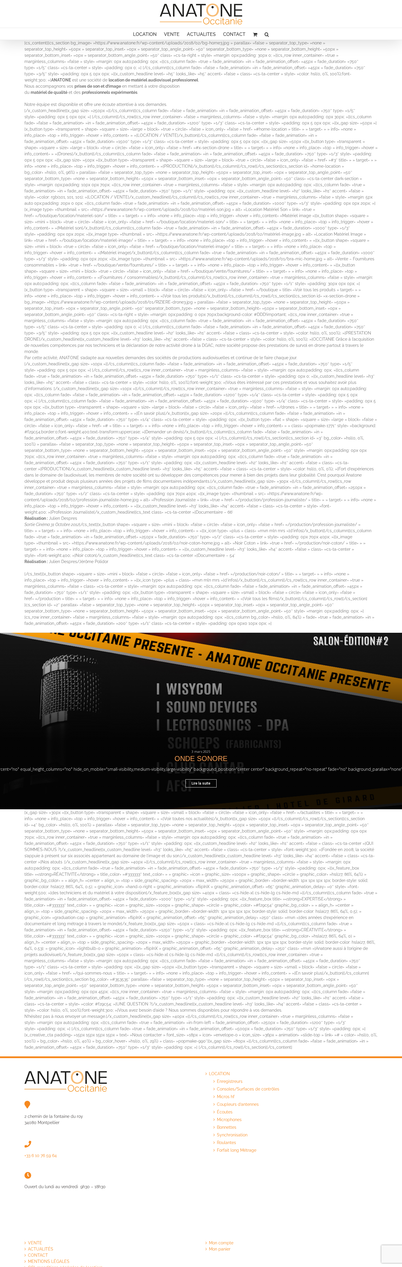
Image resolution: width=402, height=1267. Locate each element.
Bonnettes (226, 1127)
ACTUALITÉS (40, 1249)
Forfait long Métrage (236, 1150)
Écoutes (224, 1112)
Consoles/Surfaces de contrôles (248, 1089)
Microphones (229, 1119)
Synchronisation (232, 1135)
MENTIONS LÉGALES (48, 1261)
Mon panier (219, 1249)
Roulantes (226, 1142)
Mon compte (221, 1243)
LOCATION (219, 1073)
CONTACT (38, 1255)
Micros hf (226, 1096)
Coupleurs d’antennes (238, 1104)
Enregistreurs (229, 1081)
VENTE (35, 1243)
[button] (267, 34)
